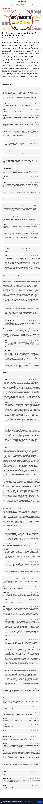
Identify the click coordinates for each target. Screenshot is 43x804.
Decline (35, 801)
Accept (40, 801)
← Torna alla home (6, 8)
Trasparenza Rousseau (24, 4)
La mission (12, 4)
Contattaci (17, 4)
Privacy (32, 4)
